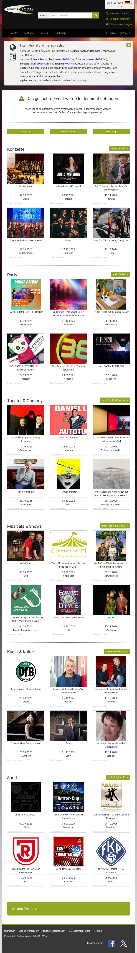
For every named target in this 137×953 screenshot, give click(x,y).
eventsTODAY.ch (40, 63)
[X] (124, 943)
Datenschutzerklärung (79, 931)
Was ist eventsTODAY (29, 931)
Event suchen (68, 131)
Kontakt (98, 931)
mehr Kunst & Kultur (116, 651)
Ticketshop (60, 33)
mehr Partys (120, 274)
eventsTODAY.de (64, 59)
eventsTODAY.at (97, 59)
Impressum (9, 931)
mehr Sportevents (117, 777)
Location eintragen (119, 18)
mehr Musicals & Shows (114, 526)
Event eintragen (117, 13)
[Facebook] (112, 943)
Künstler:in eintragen (120, 24)
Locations (28, 33)
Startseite (25, 131)
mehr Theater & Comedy (114, 400)
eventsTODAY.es (74, 63)
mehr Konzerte (119, 148)
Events (13, 33)
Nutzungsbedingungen (54, 931)
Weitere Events (23, 909)
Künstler (43, 33)
